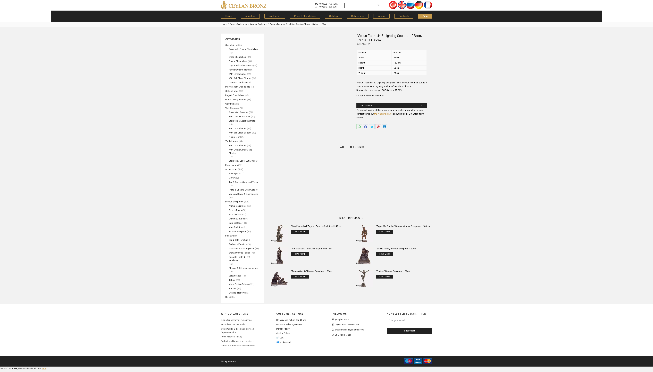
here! (44, 368)
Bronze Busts (235, 210)
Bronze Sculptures (234, 201)
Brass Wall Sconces (238, 112)
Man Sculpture (236, 227)
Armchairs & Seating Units (241, 248)
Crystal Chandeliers (238, 61)
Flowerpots (234, 173)
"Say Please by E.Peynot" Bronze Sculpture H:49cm (316, 226)
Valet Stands (235, 275)
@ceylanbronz (342, 319)
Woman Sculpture (375, 95)
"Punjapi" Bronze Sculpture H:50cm (393, 271)
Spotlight (230, 103)
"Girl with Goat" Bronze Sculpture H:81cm (311, 248)
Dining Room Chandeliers (237, 86)
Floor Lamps (231, 165)
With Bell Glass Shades (240, 78)
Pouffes (233, 288)
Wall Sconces (232, 108)
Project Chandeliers (234, 95)
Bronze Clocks (236, 214)
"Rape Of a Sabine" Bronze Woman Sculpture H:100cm (403, 226)
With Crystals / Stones (239, 116)
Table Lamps (231, 141)
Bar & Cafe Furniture (238, 240)
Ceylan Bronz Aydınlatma (347, 324)
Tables (232, 280)
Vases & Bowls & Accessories (243, 194)
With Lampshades (238, 74)
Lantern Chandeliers (238, 82)
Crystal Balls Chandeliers (241, 65)
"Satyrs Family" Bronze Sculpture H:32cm (396, 248)
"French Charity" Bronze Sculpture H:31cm (311, 271)
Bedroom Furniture (238, 244)
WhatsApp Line (384, 114)
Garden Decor (235, 223)
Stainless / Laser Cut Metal (242, 161)
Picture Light (235, 137)
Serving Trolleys (237, 292)
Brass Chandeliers (237, 57)
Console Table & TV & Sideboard (239, 259)
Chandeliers (231, 45)
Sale (227, 297)
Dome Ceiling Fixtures (236, 99)
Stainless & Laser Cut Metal (242, 121)
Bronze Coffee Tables (239, 252)
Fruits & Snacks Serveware (242, 189)
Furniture (229, 235)
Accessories (231, 169)
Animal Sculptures (238, 206)
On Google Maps (343, 335)
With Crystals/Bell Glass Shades (240, 151)
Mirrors (232, 178)
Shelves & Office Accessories (243, 268)
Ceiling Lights (232, 91)
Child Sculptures (237, 218)
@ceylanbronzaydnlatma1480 (349, 329)
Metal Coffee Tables (239, 284)
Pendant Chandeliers (239, 69)
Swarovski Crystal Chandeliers (243, 49)
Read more (289, 201)
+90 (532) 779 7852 (328, 4)
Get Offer (366, 105)
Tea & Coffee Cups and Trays (243, 182)
